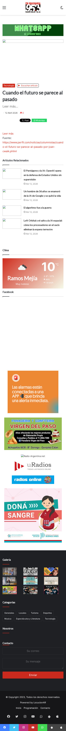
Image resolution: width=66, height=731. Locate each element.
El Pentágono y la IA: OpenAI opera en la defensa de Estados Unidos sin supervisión (43, 175)
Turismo (34, 613)
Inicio (18, 708)
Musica (7, 618)
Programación (31, 708)
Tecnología (9, 85)
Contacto (8, 643)
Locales (22, 613)
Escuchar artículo (29, 85)
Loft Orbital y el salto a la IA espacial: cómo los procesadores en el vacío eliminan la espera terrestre (43, 225)
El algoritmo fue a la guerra (37, 207)
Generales (9, 613)
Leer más (8, 133)
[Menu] (4, 9)
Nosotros (8, 628)
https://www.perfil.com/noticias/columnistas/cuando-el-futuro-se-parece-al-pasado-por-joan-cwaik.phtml (33, 147)
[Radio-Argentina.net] (33, 456)
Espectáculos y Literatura (28, 618)
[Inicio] (33, 7)
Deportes (47, 613)
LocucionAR (40, 702)
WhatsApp (40, 120)
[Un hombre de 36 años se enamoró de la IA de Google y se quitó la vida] (12, 194)
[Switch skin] (61, 9)
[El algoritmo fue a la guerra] (12, 210)
